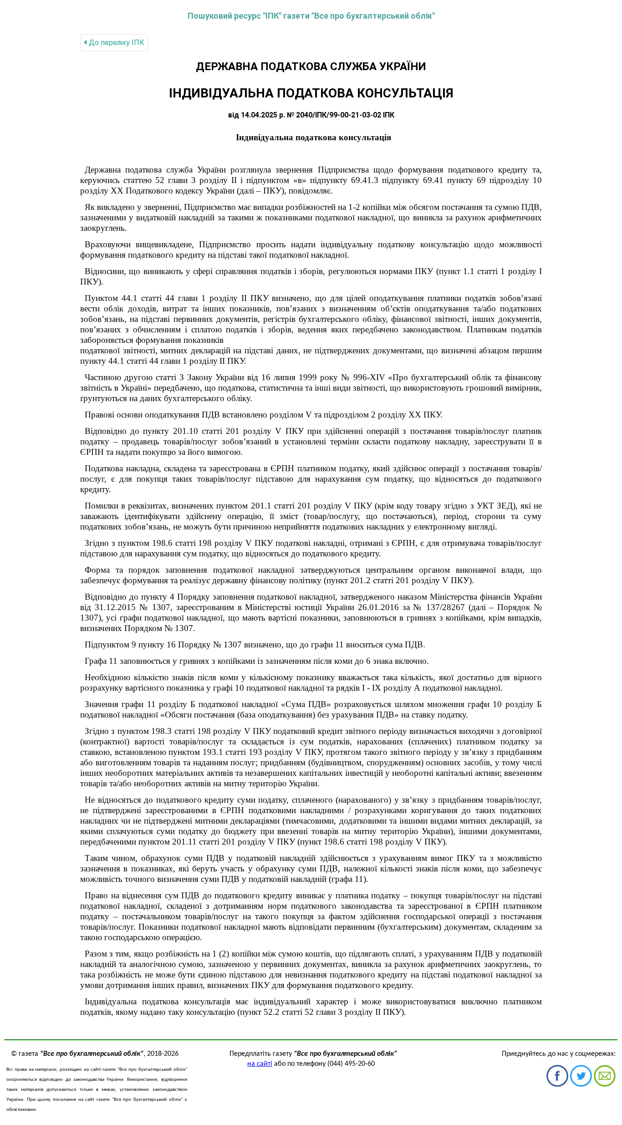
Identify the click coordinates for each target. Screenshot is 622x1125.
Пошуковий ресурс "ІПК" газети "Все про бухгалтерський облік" (311, 15)
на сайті (259, 1064)
